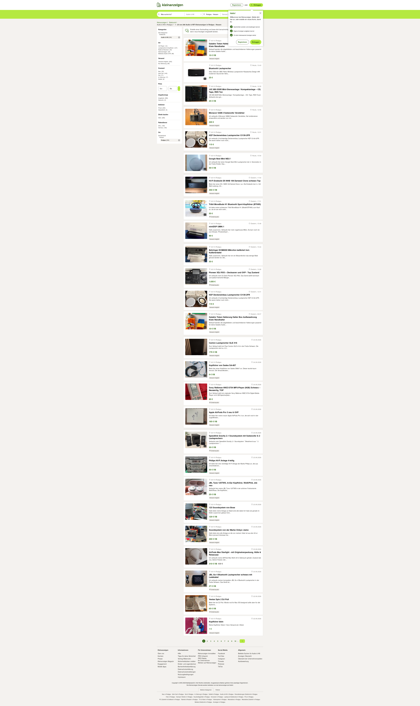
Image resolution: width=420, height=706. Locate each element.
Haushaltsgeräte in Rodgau (201, 697)
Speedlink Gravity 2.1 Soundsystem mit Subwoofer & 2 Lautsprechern (234, 437)
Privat (160, 108)
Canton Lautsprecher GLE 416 (223, 343)
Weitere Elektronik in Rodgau (203, 702)
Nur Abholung (162, 63)
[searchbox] (172, 14)
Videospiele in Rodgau (220, 699)
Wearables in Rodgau (234, 699)
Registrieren (242, 42)
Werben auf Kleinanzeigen (207, 663)
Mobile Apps (162, 666)
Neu (159, 71)
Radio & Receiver (163, 50)
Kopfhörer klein (216, 621)
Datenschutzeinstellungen (187, 672)
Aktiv (159, 118)
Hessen (161, 137)
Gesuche (161, 100)
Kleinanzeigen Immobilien (207, 653)
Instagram (221, 659)
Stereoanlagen (162, 52)
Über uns (161, 653)
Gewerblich (161, 110)
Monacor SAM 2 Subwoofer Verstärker (227, 113)
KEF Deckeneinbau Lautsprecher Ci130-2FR (229, 135)
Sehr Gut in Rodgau (178, 694)
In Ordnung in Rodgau (201, 694)
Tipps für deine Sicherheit (187, 656)
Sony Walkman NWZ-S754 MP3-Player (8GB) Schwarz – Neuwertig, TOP (234, 388)
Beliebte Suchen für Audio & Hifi (249, 653)
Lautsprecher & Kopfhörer (166, 48)
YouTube (221, 656)
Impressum (182, 677)
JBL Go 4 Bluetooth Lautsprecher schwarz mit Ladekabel (230, 575)
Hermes (160, 128)
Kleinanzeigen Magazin (166, 661)
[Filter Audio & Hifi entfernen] (179, 37)
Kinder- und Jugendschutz (187, 664)
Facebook (221, 653)
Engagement (162, 664)
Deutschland (162, 135)
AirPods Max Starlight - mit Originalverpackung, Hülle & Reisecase (235, 553)
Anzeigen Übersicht (245, 656)
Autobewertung (243, 661)
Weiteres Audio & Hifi (164, 53)
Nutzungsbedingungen (185, 674)
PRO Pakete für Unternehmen (204, 659)
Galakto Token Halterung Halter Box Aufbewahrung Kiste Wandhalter (233, 318)
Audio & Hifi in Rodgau (227, 694)
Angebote (161, 98)
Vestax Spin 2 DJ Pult (219, 599)
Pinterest (221, 664)
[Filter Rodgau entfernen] (179, 140)
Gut (159, 75)
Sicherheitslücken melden (187, 661)
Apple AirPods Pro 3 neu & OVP (224, 412)
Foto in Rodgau (170, 697)
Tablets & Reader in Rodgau (189, 699)
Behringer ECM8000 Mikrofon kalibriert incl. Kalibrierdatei (229, 251)
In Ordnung (161, 77)
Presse (160, 659)
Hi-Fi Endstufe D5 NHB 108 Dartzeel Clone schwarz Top (235, 181)
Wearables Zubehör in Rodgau (251, 699)
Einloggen (256, 42)
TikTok (220, 666)
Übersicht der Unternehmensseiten (250, 659)
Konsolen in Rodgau (217, 697)
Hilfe (179, 653)
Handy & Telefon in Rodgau (184, 697)
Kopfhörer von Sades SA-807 (222, 365)
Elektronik (162, 34)
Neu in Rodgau (166, 694)
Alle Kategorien (162, 33)
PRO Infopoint (203, 656)
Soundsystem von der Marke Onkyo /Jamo (229, 530)
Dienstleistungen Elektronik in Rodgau (246, 694)
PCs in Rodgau (249, 697)
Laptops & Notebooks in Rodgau (233, 697)
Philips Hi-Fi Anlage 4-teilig (221, 460)
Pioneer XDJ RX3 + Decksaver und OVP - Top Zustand (234, 272)
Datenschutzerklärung (185, 669)
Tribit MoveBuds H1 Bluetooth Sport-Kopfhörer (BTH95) (235, 204)
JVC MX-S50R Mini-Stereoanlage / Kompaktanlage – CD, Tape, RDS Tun (235, 90)
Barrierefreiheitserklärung (186, 666)
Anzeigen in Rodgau (219, 702)
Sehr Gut (161, 73)
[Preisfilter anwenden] (179, 88)
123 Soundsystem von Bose (222, 507)
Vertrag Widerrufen (184, 659)
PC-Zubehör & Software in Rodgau (169, 699)
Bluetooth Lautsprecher (220, 68)
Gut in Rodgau (189, 694)
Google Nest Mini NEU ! (220, 158)
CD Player (161, 46)
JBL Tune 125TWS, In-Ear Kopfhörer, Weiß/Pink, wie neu (233, 484)
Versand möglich (163, 61)
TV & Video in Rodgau (205, 699)
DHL (159, 126)
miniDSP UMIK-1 (216, 226)
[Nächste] (242, 641)
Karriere (160, 656)
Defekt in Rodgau (214, 694)
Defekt (160, 79)
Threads (221, 661)
